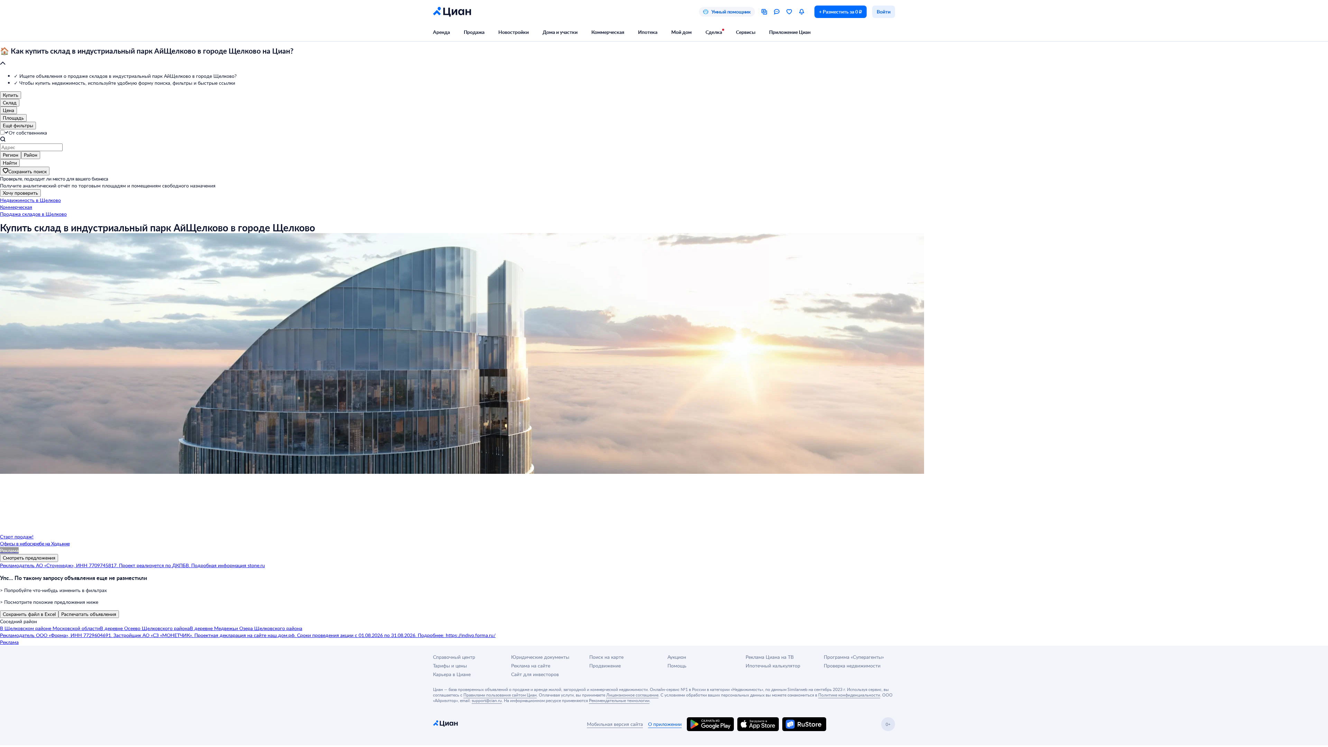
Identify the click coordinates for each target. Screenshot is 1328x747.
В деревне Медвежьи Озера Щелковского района (246, 628)
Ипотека (647, 32)
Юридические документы (540, 657)
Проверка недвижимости (852, 665)
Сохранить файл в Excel (29, 614)
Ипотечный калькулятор (773, 665)
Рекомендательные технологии (619, 700)
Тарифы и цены (450, 665)
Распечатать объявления (88, 614)
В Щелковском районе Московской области (50, 628)
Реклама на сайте (530, 665)
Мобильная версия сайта (615, 724)
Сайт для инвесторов (535, 674)
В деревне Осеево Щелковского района (145, 628)
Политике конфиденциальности (849, 695)
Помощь (676, 665)
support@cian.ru (487, 700)
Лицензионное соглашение (632, 695)
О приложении (665, 724)
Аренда (441, 32)
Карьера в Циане (452, 674)
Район (30, 154)
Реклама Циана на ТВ (770, 657)
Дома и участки (560, 32)
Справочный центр (454, 657)
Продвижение (605, 665)
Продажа (474, 32)
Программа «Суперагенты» (854, 657)
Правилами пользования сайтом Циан (500, 695)
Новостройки (513, 32)
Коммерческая (607, 32)
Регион (10, 154)
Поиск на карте (606, 657)
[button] (664, 57)
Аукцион (676, 657)
